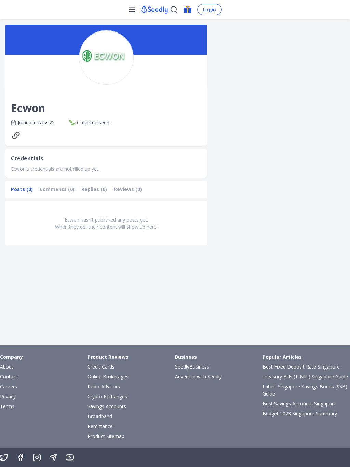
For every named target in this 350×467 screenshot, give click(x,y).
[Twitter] (4, 457)
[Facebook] (20, 457)
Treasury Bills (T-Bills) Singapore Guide (305, 376)
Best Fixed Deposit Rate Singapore (301, 366)
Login (209, 9)
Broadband (100, 416)
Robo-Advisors (104, 386)
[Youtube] (70, 457)
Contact (8, 376)
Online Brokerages (108, 376)
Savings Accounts (107, 406)
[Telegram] (53, 457)
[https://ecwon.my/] (17, 136)
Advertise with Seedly (198, 376)
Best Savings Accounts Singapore (299, 403)
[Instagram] (37, 457)
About (6, 366)
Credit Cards (101, 366)
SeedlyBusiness (192, 366)
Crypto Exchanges (107, 396)
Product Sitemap (106, 436)
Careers (8, 386)
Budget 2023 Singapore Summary (299, 413)
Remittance (100, 426)
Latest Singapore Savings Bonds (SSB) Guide (304, 390)
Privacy (8, 396)
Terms (7, 406)
